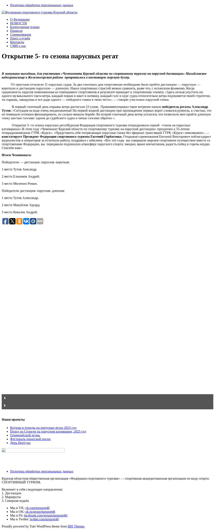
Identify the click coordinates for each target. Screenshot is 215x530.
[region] (107, 319)
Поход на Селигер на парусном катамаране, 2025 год (48, 431)
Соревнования (20, 34)
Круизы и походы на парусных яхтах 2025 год (43, 427)
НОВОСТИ (18, 23)
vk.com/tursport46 (37, 508)
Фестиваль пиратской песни (30, 439)
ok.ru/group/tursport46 (40, 511)
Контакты (17, 42)
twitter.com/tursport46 (44, 519)
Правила (16, 31)
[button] (107, 398)
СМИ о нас (18, 46)
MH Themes (76, 526)
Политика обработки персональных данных (41, 5)
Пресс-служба (20, 38)
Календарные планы (24, 27)
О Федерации (20, 19)
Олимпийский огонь (25, 435)
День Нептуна (20, 443)
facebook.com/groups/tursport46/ (46, 515)
